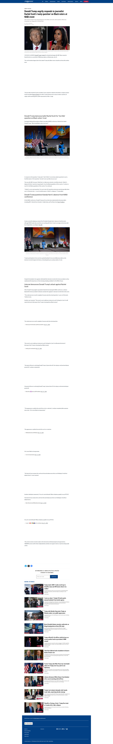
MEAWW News (26, 718)
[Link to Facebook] (57, 729)
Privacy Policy (26, 732)
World (58, 1)
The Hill (40, 224)
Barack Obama (35, 94)
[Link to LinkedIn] (67, 729)
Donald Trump (38, 55)
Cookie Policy (26, 734)
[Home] (28, 1)
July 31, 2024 (47, 324)
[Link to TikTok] (64, 729)
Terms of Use (26, 736)
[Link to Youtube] (63, 729)
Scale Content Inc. (37, 718)
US (42, 1)
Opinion (76, 1)
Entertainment (52, 1)
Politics (46, 1)
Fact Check (64, 1)
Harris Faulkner (61, 202)
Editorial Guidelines (27, 730)
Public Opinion (70, 1)
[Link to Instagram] (59, 729)
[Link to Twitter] (61, 729)
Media (81, 1)
